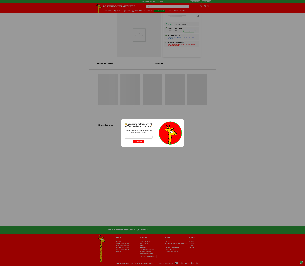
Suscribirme (138, 141)
